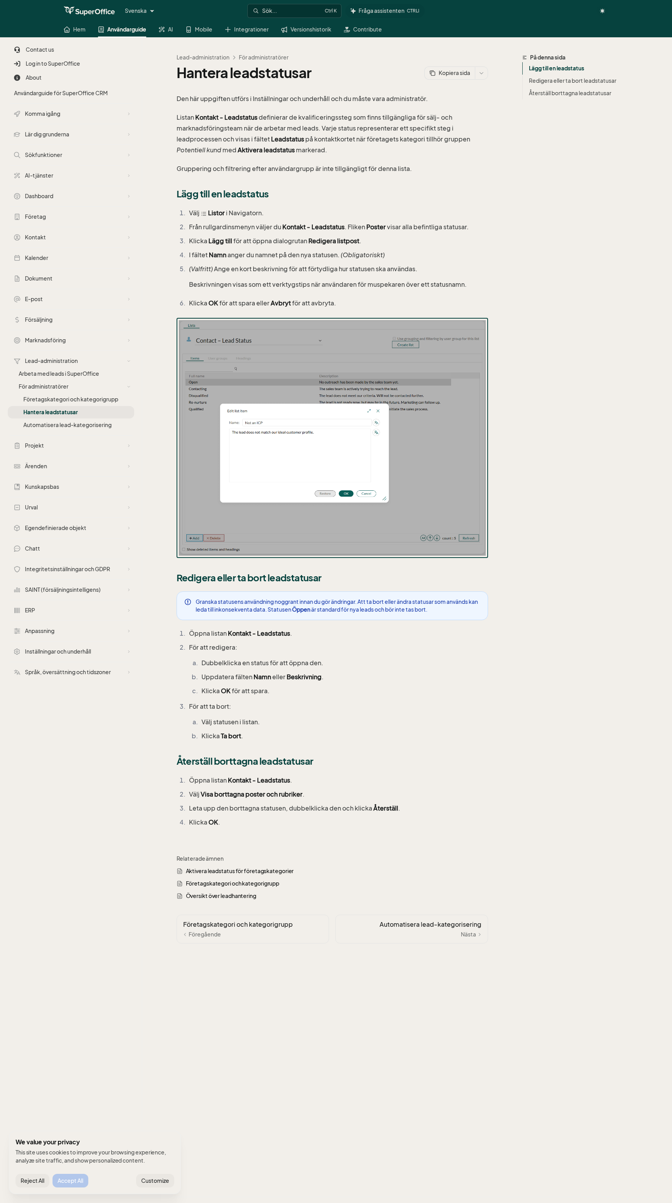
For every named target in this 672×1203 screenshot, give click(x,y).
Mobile (203, 29)
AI (170, 29)
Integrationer (251, 29)
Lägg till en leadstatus (556, 68)
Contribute (367, 29)
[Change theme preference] (602, 11)
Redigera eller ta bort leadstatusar (572, 80)
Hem (79, 29)
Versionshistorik (310, 29)
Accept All (70, 1180)
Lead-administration (203, 57)
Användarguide (126, 29)
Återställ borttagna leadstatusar (570, 93)
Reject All (32, 1180)
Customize (155, 1180)
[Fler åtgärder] (481, 73)
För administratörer (264, 57)
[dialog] (94, 1162)
